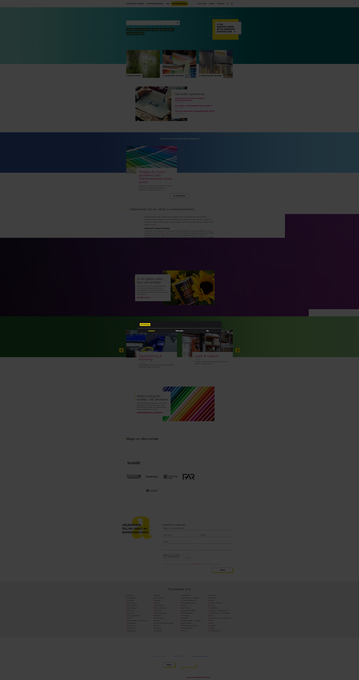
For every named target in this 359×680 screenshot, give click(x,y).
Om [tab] (207, 331)
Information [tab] (179, 331)
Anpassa (178, 354)
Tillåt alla (206, 354)
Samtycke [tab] (151, 331)
